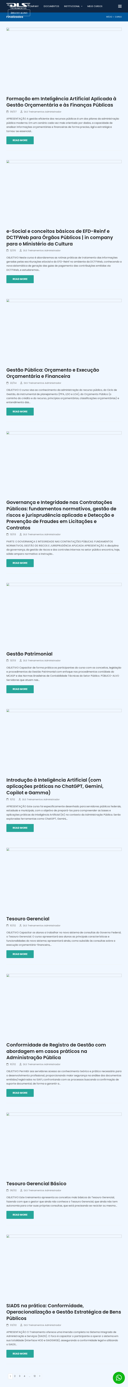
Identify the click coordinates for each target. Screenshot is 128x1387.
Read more (20, 140)
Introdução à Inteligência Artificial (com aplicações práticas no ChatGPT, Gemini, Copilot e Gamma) (54, 786)
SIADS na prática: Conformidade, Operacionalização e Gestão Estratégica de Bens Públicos (63, 1312)
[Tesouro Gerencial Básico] (64, 1145)
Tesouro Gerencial (27, 919)
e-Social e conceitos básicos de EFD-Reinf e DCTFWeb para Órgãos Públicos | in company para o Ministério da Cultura (59, 237)
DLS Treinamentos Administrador (42, 111)
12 (35, 1376)
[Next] (39, 1376)
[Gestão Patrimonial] (64, 615)
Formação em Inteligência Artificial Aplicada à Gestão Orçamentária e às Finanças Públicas (61, 101)
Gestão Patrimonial (29, 654)
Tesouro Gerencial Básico (36, 1183)
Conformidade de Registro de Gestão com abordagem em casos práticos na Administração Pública (56, 1051)
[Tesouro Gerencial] (64, 880)
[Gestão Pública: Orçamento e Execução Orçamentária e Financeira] (64, 331)
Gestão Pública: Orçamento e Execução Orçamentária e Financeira (52, 373)
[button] (120, 6)
